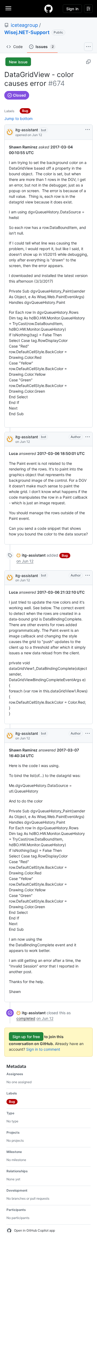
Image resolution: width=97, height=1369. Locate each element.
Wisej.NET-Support (27, 32)
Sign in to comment (43, 1049)
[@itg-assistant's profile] (10, 131)
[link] (31, 555)
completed (25, 1018)
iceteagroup (24, 25)
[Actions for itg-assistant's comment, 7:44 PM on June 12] (87, 437)
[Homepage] (48, 8)
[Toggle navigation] (8, 8)
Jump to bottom (18, 118)
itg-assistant (26, 129)
